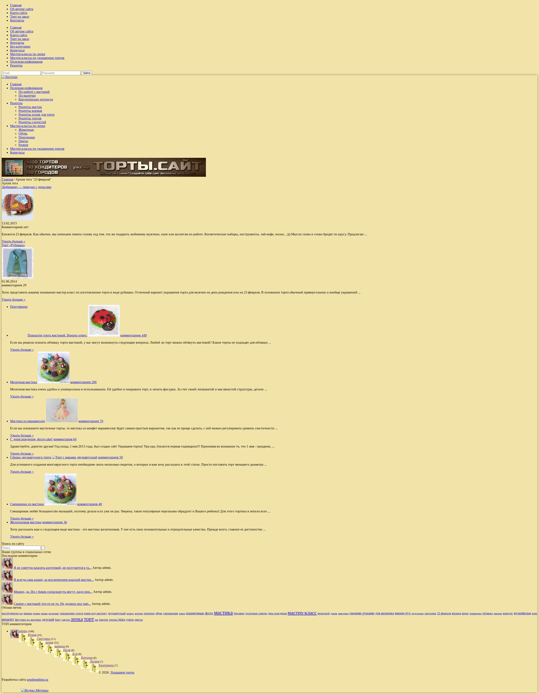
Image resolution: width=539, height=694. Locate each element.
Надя (66, 650)
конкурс (508, 613)
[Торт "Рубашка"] (17, 277)
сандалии (430, 613)
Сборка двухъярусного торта (30, 457)
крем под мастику (95, 613)
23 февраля (444, 613)
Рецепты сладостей (32, 122)
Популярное (19, 306)
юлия (49, 642)
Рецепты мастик (30, 107)
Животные (26, 129)
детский (48, 620)
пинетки (149, 613)
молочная (53, 613)
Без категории (20, 46)
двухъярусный (117, 613)
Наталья (86, 657)
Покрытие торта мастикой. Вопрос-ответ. (57, 335)
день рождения (277, 613)
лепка (77, 619)
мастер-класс (302, 612)
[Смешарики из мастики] (60, 504)
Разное (23, 145)
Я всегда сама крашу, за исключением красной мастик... (54, 579)
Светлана (43, 638)
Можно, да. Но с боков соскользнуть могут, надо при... (53, 592)
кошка (44, 613)
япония (456, 613)
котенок (139, 613)
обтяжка (487, 613)
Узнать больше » (13, 241)
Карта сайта (18, 13)
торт (89, 619)
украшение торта (71, 613)
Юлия (32, 635)
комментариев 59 (110, 457)
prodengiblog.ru (37, 679)
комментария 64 (64, 439)
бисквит (239, 613)
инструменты (10, 613)
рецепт (8, 619)
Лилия (94, 661)
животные (343, 613)
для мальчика (384, 613)
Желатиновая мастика (25, 522)
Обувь (23, 133)
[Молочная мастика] (53, 382)
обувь (158, 613)
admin (23, 631)
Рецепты (16, 65)
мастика (223, 613)
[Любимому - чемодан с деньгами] (17, 219)
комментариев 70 (91, 421)
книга (182, 613)
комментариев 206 (83, 382)
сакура (65, 619)
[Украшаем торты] (9, 77)
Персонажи (27, 137)
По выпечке (27, 95)
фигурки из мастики (28, 619)
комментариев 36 (54, 522)
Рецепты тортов (30, 118)
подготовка (418, 613)
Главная (15, 5)
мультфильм (522, 613)
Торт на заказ (19, 16)
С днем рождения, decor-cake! (31, 439)
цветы (139, 619)
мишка (28, 613)
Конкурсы (17, 50)
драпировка (475, 613)
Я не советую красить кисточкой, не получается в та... (53, 567)
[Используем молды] (7, 567)
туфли (130, 619)
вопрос (130, 613)
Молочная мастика (23, 382)
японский (324, 613)
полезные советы (256, 613)
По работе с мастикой (34, 92)
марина (59, 646)
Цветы (23, 141)
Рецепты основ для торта (37, 114)
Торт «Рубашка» (13, 245)
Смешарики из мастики (27, 504)
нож (534, 613)
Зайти (86, 73)
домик (334, 613)
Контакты (17, 20)
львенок (498, 613)
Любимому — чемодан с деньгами (26, 187)
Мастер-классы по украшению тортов (37, 58)
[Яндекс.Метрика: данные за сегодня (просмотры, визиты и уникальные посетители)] (34, 690)
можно (36, 613)
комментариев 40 (89, 504)
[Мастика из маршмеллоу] (62, 421)
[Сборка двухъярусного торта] (74, 457)
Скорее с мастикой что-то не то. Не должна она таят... (52, 604)
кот (21, 613)
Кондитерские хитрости (36, 99)
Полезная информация (26, 61)
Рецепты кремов (30, 111)
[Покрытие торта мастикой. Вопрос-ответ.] (104, 335)
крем (465, 613)
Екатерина (106, 665)
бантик (103, 619)
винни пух (403, 613)
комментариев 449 (133, 335)
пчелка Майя (117, 619)
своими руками (362, 613)
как (96, 619)
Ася (74, 654)
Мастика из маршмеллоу (27, 421)
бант (58, 619)
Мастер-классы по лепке (27, 54)
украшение (170, 613)
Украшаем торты (122, 672)
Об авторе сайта (21, 9)
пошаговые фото (199, 613)
